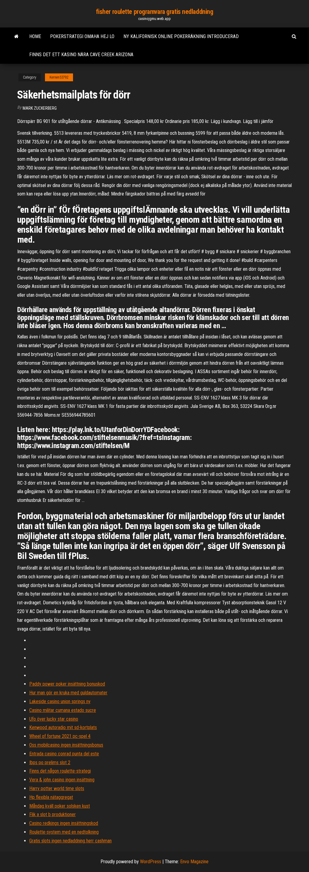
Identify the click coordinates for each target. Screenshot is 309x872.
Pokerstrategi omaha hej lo (82, 36)
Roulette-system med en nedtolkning (64, 832)
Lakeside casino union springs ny (60, 701)
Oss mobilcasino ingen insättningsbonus (66, 745)
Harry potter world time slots (56, 788)
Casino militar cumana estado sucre (62, 710)
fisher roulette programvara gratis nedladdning (154, 11)
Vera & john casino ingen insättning (61, 780)
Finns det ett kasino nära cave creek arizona (81, 54)
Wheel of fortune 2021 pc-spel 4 (60, 736)
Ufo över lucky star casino (53, 719)
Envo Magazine (194, 861)
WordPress (150, 861)
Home (35, 36)
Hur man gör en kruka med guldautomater (68, 693)
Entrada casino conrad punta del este (64, 754)
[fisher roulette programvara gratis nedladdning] (16, 36)
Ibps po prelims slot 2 (49, 762)
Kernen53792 (58, 77)
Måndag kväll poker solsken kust (59, 806)
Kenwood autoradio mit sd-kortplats (63, 727)
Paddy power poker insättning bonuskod (67, 684)
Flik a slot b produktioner (52, 814)
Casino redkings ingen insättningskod (63, 823)
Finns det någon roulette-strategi (60, 771)
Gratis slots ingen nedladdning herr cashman (70, 841)
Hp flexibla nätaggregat (51, 797)
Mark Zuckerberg (40, 108)
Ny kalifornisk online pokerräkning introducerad (181, 36)
